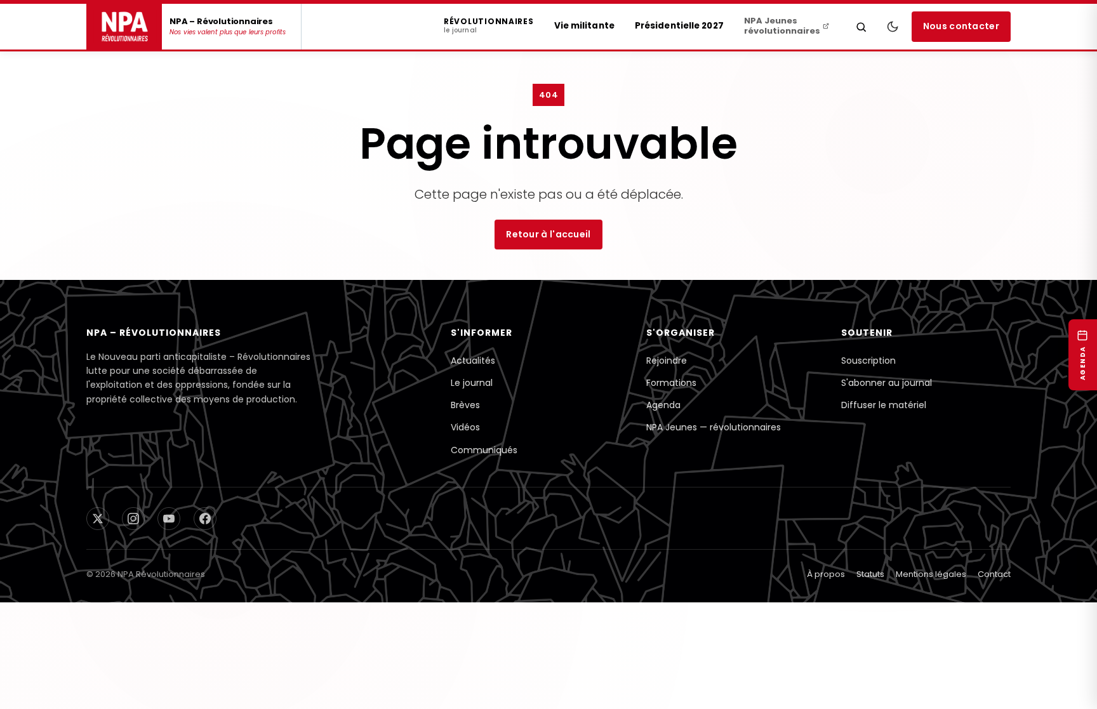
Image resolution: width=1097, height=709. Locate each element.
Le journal (472, 395)
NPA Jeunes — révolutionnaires (713, 446)
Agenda (663, 420)
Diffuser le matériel (883, 420)
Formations (671, 395)
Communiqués (484, 471)
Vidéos (465, 446)
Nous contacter (961, 26)
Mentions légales (931, 600)
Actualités (473, 370)
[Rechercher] (861, 27)
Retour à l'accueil (548, 239)
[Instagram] (133, 542)
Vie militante (584, 26)
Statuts (870, 600)
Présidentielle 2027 (679, 26)
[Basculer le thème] (892, 26)
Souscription (868, 370)
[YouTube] (168, 542)
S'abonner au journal (886, 395)
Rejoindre (666, 370)
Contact (994, 600)
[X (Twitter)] (97, 542)
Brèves (465, 420)
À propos (826, 600)
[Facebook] (204, 542)
